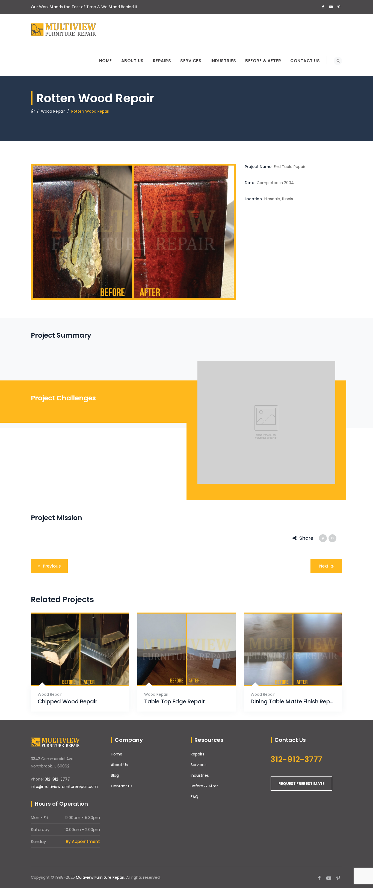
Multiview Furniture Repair (100, 877)
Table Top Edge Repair (174, 701)
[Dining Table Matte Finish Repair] (286, 673)
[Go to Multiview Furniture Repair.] (33, 111)
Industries (223, 61)
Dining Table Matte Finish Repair (293, 701)
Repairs (162, 61)
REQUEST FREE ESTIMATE (301, 783)
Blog (115, 775)
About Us (132, 61)
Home (105, 61)
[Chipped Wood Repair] (73, 673)
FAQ (194, 796)
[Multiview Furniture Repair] (63, 29)
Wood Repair (50, 694)
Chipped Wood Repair (67, 701)
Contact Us (305, 61)
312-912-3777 (57, 779)
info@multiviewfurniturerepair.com (64, 786)
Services (190, 61)
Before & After (263, 61)
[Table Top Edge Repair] (180, 673)
